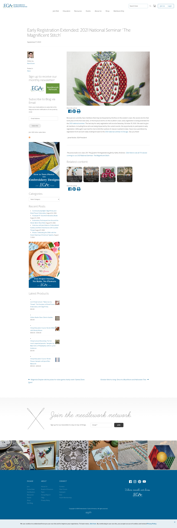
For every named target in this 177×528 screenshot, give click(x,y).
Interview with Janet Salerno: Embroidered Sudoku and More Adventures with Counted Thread (44, 227)
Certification (31, 492)
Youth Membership (65, 497)
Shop (107, 11)
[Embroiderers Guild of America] (15, 6)
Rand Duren (31, 63)
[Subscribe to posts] (29, 137)
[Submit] (150, 6)
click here (93, 524)
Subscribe (35, 126)
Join (118, 425)
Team (43, 492)
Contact (62, 486)
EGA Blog (30, 503)
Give (60, 495)
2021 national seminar (77, 123)
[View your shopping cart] (154, 6)
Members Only (119, 11)
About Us (98, 11)
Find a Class (31, 489)
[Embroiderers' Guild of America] (137, 495)
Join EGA (56, 11)
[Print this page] (79, 111)
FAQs (42, 497)
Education (66, 11)
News (29, 71)
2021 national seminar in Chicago (116, 132)
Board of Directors (47, 489)
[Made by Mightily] (88, 513)
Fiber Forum (63, 489)
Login (170, 6)
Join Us (162, 6)
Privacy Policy (45, 500)
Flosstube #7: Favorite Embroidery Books (45, 215)
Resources (78, 11)
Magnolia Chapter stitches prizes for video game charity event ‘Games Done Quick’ (56, 380)
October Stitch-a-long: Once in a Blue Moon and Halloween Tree (123, 380)
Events (88, 11)
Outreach (62, 492)
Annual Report (45, 495)
